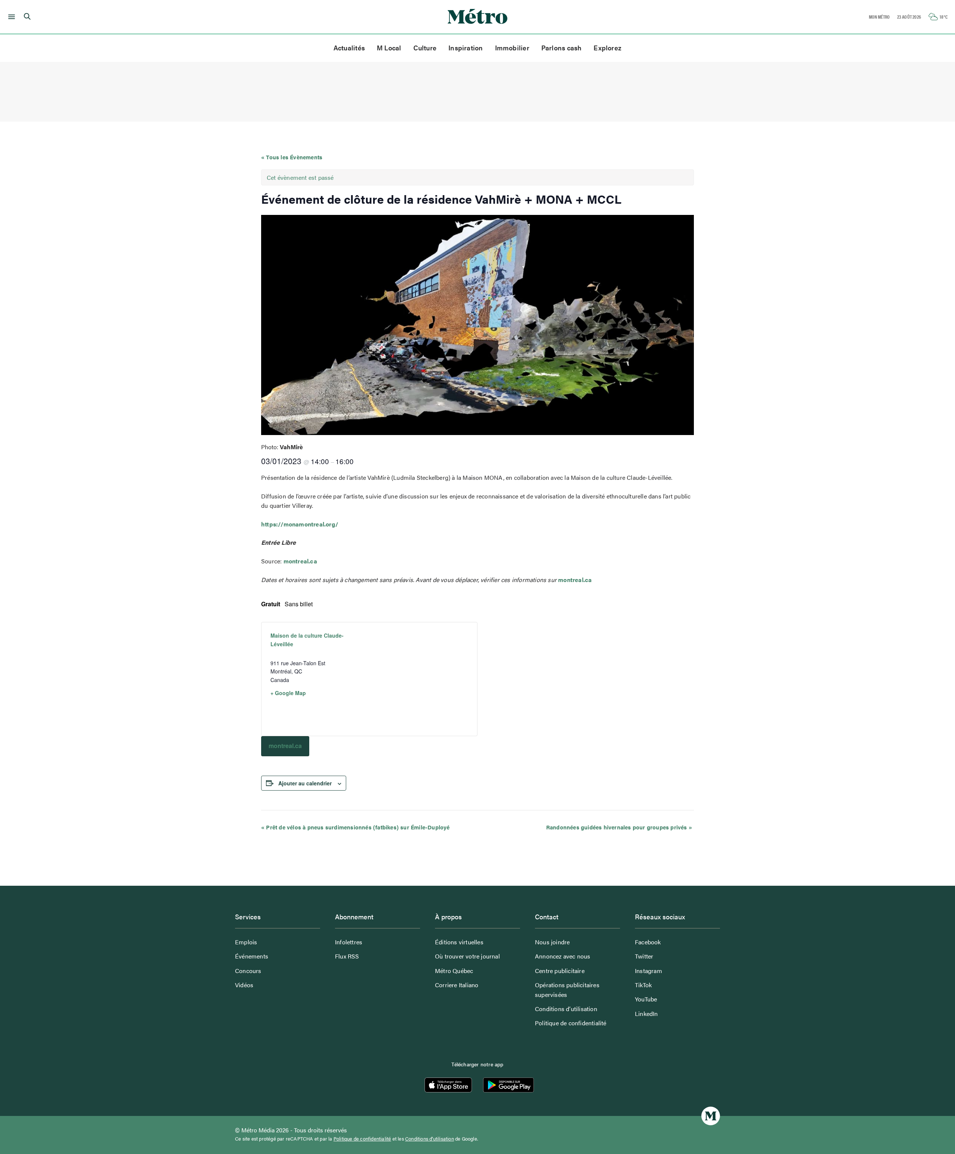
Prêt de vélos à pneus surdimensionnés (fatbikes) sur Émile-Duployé (355, 827)
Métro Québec (454, 970)
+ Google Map (288, 693)
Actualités (349, 47)
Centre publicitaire (560, 970)
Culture (425, 47)
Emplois (246, 942)
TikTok (643, 985)
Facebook (648, 942)
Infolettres (348, 942)
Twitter (644, 956)
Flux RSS (347, 956)
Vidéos (244, 985)
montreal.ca (300, 561)
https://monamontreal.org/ (299, 524)
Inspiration (465, 47)
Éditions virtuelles (459, 942)
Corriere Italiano (456, 985)
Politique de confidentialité (571, 1023)
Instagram (648, 970)
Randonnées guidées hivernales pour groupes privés (619, 827)
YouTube (646, 999)
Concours (248, 970)
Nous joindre (552, 942)
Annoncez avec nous (563, 956)
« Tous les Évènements (291, 157)
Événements (251, 956)
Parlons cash (561, 47)
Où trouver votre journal (467, 956)
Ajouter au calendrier (305, 783)
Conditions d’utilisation (566, 1008)
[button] (10, 16)
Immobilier (512, 47)
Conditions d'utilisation (429, 1138)
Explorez (607, 47)
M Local (389, 47)
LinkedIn (646, 1013)
